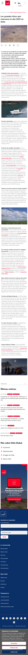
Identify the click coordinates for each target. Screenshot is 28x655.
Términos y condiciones (8, 626)
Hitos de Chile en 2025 (7, 435)
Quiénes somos (4, 577)
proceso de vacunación (13, 75)
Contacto (3, 587)
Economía (6, 447)
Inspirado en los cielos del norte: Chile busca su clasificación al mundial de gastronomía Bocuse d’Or (14, 398)
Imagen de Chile (8, 455)
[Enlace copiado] (18, 45)
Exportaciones (8, 451)
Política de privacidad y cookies (7, 606)
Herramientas (3, 584)
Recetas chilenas (4, 551)
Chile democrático (4, 565)
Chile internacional (4, 568)
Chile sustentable (4, 558)
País (2, 529)
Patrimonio (3, 555)
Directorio (3, 580)
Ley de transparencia (5, 600)
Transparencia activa (5, 596)
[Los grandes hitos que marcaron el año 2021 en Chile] (2, 45)
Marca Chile (7, 459)
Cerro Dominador (11, 165)
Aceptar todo (14, 652)
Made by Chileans (4, 548)
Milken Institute (9, 272)
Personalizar (14, 643)
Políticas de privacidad (20, 626)
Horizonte (20, 168)
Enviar (4, 537)
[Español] (21, 3)
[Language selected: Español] (21, 3)
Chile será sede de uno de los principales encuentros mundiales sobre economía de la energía (13, 409)
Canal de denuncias (5, 603)
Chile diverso (3, 561)
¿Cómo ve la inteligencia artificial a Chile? (12, 428)
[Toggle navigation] (2, 3)
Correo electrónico (5, 522)
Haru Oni (20, 175)
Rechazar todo (14, 647)
